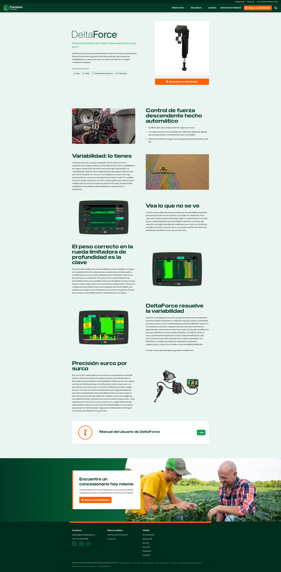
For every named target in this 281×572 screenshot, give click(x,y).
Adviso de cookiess (161, 563)
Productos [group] (178, 8)
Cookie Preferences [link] (104, 566)
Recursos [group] (196, 8)
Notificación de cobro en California (83, 566)
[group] (240, 2)
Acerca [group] (212, 8)
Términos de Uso (147, 563)
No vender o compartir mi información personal (186, 563)
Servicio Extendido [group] (230, 8)
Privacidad (136, 563)
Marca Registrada (125, 563)
